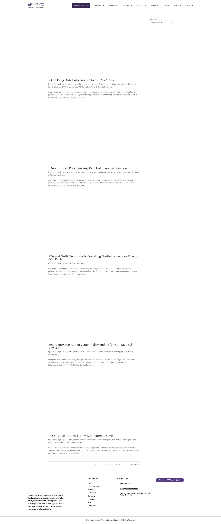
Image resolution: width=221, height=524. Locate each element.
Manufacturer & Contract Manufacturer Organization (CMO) (98, 84)
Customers (126, 5)
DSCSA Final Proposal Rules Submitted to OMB (80, 436)
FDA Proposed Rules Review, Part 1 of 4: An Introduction (87, 168)
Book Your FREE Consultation (169, 480)
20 (120, 464)
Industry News (90, 172)
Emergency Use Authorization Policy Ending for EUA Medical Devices (90, 346)
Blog (167, 5)
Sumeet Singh (56, 84)
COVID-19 (78, 351)
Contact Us (189, 5)
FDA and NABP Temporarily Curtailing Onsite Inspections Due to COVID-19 (93, 257)
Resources (154, 5)
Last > (136, 464)
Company (91, 496)
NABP (124, 84)
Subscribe (177, 5)
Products (98, 5)
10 (116, 464)
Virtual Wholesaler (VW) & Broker (109, 172)
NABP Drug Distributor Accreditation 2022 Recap (82, 80)
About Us (140, 5)
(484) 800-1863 (125, 484)
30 (124, 464)
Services (112, 5)
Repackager (126, 440)
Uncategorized (72, 87)
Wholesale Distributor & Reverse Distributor (96, 87)
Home (90, 483)
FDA (82, 172)
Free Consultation (81, 5)
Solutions (91, 490)
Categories (154, 19)
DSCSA (77, 172)
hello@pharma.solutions (129, 489)
